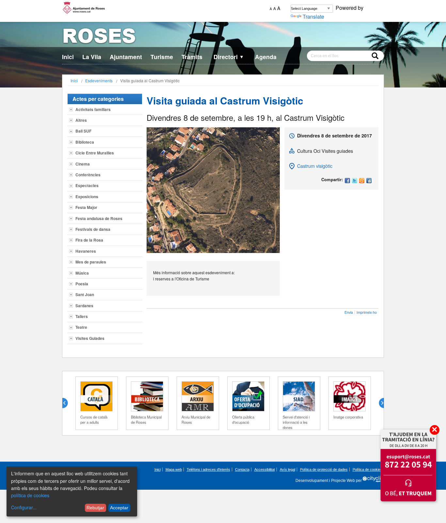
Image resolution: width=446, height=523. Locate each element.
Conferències (88, 175)
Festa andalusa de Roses (98, 218)
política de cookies (30, 495)
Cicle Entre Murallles (94, 153)
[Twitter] (354, 181)
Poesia (81, 284)
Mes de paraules (90, 262)
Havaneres (85, 251)
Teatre (81, 327)
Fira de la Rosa (89, 240)
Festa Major (86, 207)
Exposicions (86, 196)
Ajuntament (126, 57)
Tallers (81, 316)
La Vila (91, 57)
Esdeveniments (99, 80)
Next (379, 403)
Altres (81, 120)
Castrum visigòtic (314, 165)
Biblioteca (84, 142)
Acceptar (119, 507)
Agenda (266, 57)
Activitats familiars (93, 109)
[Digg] (369, 181)
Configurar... (24, 507)
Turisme (162, 57)
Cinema (82, 164)
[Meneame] (361, 181)
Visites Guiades (89, 338)
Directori (229, 57)
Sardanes (84, 306)
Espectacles (87, 185)
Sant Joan (84, 294)
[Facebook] (347, 181)
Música (82, 273)
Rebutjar (95, 507)
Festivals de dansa (92, 229)
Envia (348, 312)
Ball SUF (83, 131)
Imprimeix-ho (367, 312)
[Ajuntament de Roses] (223, 37)
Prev (67, 403)
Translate (313, 16)
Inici (68, 57)
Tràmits (192, 57)
